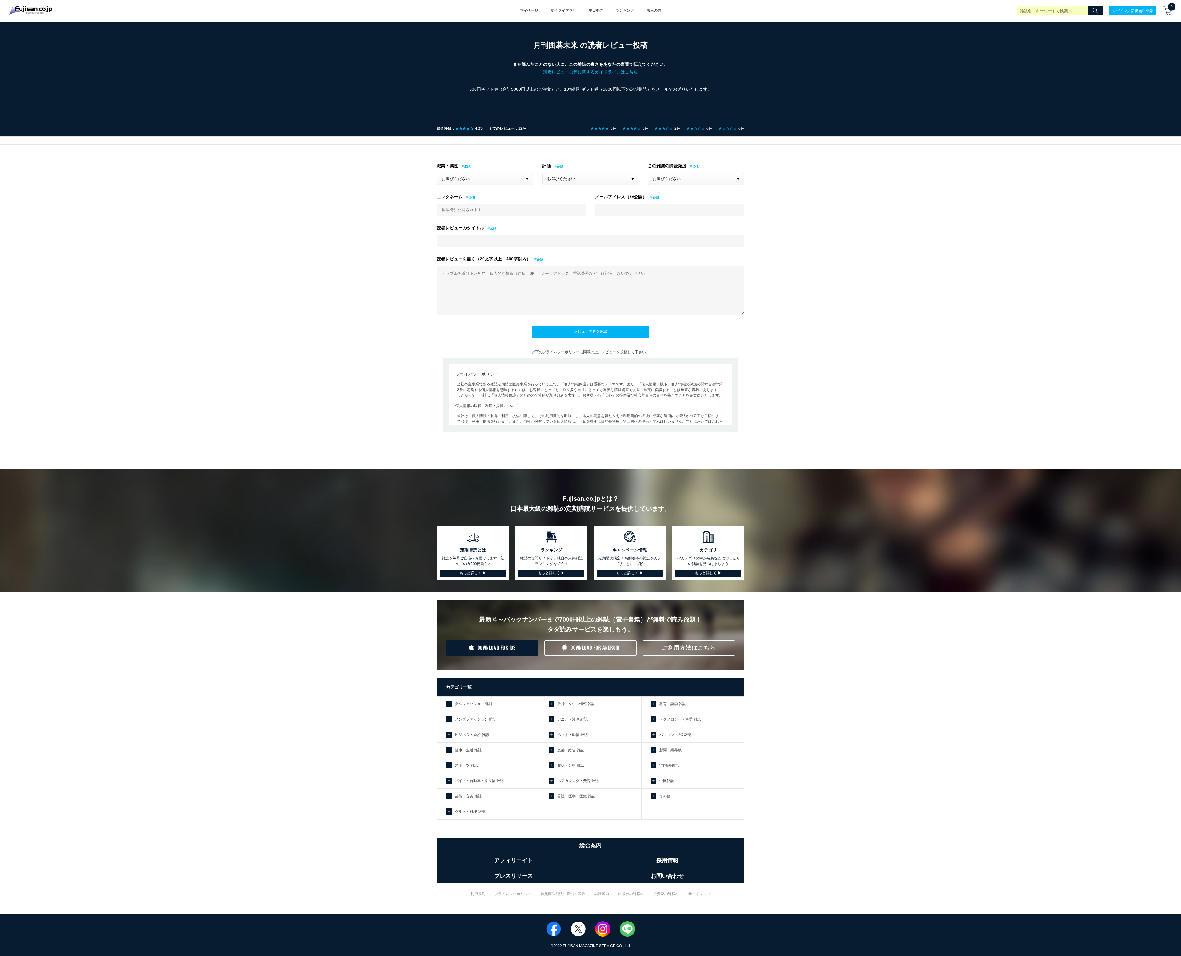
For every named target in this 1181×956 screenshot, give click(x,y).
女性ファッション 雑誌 (474, 704)
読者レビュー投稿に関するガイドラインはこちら (590, 71)
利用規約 (478, 894)
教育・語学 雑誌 (672, 704)
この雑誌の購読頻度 (667, 165)
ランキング (625, 10)
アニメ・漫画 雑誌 (572, 719)
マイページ (529, 10)
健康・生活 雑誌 (468, 750)
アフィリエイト (513, 860)
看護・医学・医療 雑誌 (576, 796)
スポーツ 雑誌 (466, 765)
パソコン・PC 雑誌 (675, 735)
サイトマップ (699, 894)
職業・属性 (447, 165)
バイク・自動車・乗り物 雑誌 (479, 781)
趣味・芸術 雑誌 (570, 765)
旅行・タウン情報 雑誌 (576, 704)
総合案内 (590, 845)
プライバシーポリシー (513, 894)
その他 (664, 796)
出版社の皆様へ (631, 894)
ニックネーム (450, 196)
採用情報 (667, 860)
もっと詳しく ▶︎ (472, 573)
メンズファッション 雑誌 (475, 719)
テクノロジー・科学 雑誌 (680, 719)
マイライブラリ (563, 10)
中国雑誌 (666, 781)
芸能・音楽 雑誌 (468, 796)
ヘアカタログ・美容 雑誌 (578, 781)
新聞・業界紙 (670, 750)
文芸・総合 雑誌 (570, 750)
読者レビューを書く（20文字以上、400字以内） (484, 258)
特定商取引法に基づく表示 (563, 894)
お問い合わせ (667, 876)
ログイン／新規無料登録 (1132, 10)
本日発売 (596, 10)
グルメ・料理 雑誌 (470, 811)
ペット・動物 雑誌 (572, 735)
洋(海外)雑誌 (669, 765)
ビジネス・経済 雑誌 (472, 735)
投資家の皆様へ (666, 894)
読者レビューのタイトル (460, 227)
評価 (546, 165)
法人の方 (653, 10)
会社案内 (601, 894)
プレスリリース (513, 876)
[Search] (1095, 10)
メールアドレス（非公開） (621, 196)
